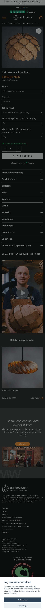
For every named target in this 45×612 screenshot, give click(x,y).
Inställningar (22, 606)
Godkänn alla (22, 600)
